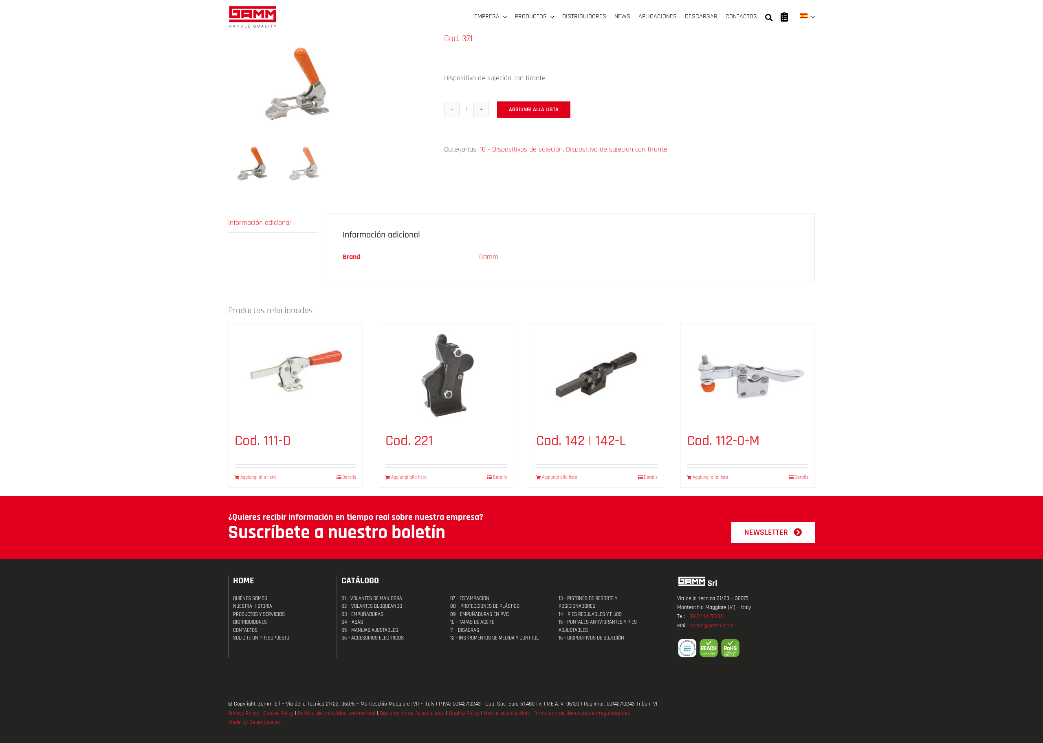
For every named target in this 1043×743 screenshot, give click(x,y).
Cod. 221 (409, 441)
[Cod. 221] (446, 374)
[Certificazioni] (746, 648)
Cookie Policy (278, 713)
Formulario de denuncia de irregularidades (581, 713)
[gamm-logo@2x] (252, 8)
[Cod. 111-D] (295, 374)
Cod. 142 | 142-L (581, 441)
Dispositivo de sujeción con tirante (616, 149)
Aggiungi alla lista (534, 109)
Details (349, 477)
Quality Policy (464, 713)
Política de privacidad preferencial (336, 713)
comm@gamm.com (711, 625)
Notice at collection (506, 713)
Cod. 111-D (263, 441)
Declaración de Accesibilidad (412, 713)
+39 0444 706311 (705, 616)
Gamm (488, 257)
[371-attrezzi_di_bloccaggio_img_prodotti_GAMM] (330, 85)
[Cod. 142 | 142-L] (597, 374)
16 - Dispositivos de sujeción (521, 149)
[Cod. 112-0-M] (747, 374)
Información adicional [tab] (259, 222)
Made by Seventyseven (255, 722)
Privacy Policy (243, 713)
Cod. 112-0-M (723, 441)
